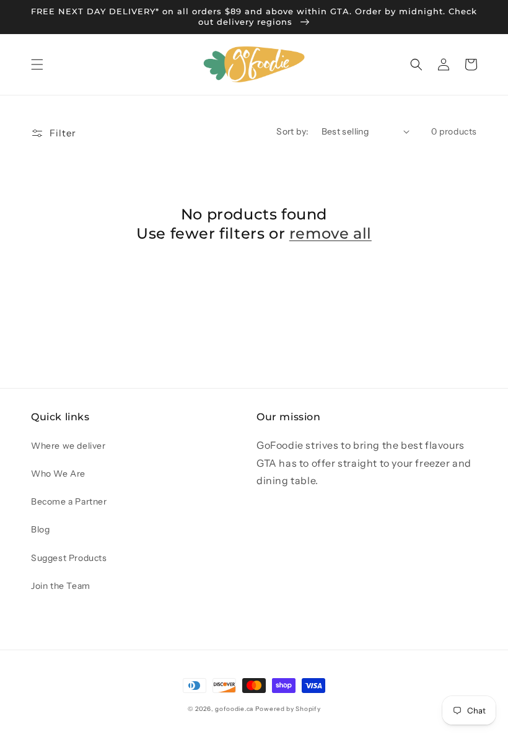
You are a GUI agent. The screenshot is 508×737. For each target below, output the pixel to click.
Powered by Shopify (288, 709)
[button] (37, 64)
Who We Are (58, 473)
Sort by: (292, 131)
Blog (40, 529)
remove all (330, 233)
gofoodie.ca (234, 709)
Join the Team (60, 585)
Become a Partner (69, 501)
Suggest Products (69, 557)
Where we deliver (68, 445)
